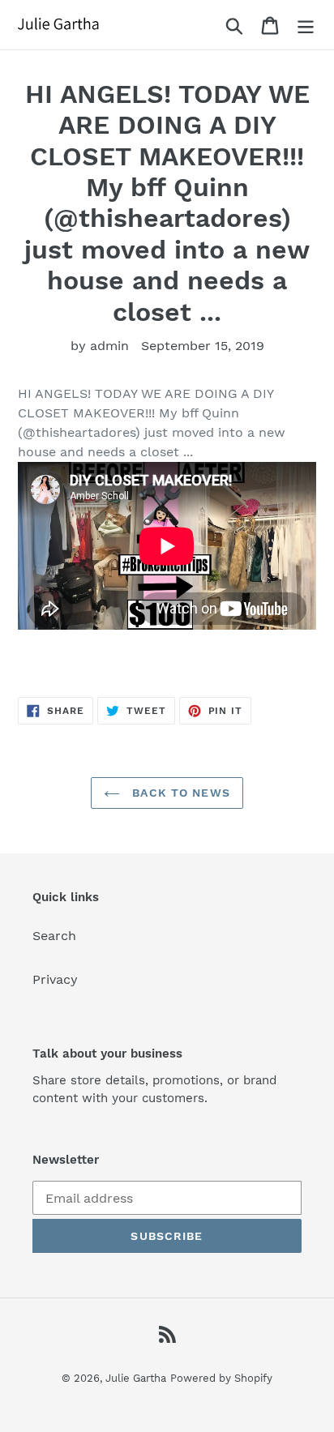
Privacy (55, 979)
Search (54, 935)
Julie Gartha (135, 1378)
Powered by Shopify (221, 1378)
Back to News (179, 792)
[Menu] (305, 24)
